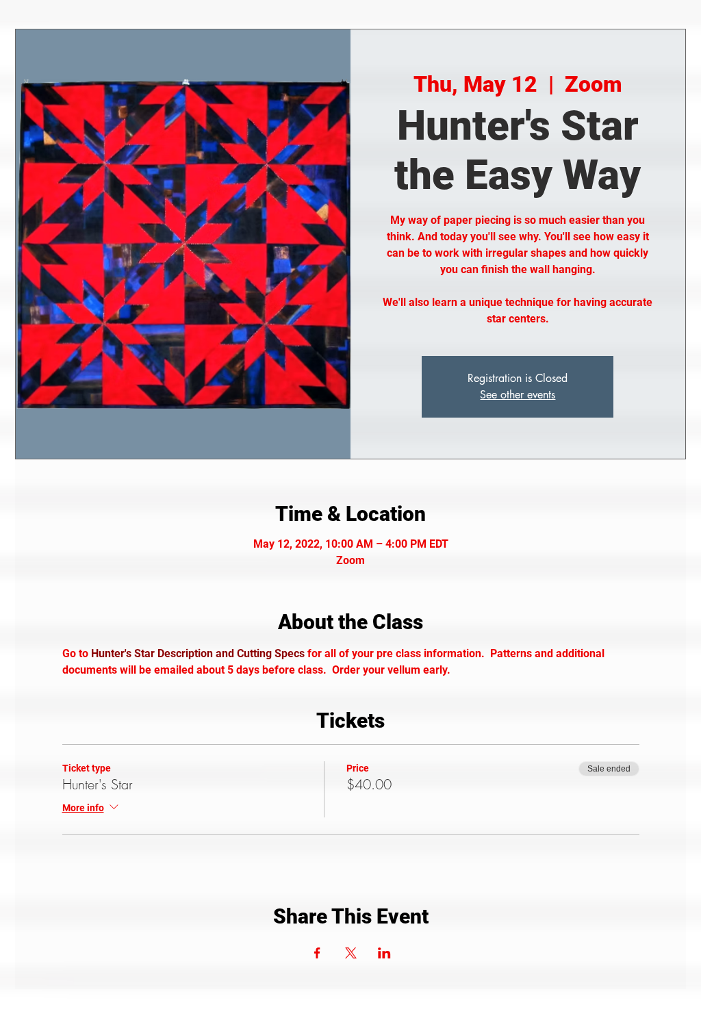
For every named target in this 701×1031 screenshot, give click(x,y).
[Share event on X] (350, 952)
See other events (517, 394)
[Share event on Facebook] (317, 952)
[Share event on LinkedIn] (384, 952)
